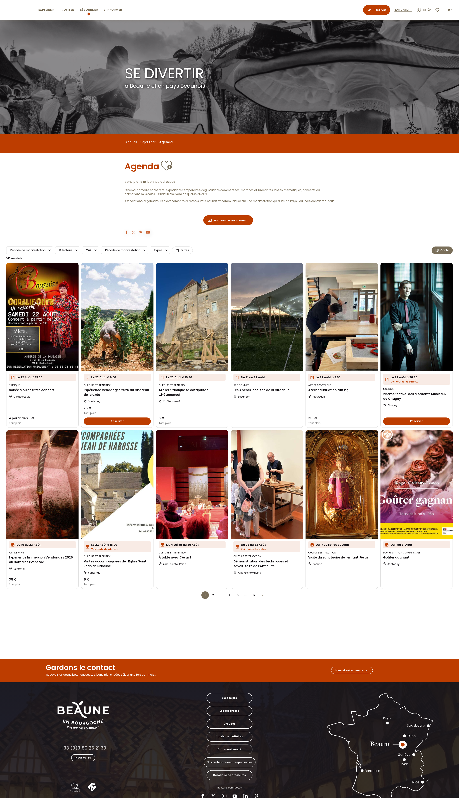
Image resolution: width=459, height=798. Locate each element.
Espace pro (229, 698)
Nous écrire (83, 757)
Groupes (229, 724)
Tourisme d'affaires (229, 736)
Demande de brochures (229, 775)
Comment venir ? (229, 749)
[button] (450, 10)
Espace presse (229, 711)
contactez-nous (322, 201)
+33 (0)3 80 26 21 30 (83, 748)
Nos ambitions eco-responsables (229, 762)
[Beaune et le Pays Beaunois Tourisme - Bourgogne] (18, 10)
